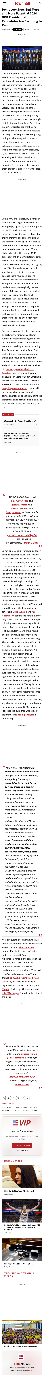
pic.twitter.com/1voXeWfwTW (22, 535)
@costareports (19, 504)
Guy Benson (6, 29)
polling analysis (25, 714)
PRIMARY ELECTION (30, 1110)
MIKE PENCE (34, 1108)
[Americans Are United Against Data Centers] (22, 1332)
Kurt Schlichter (8, 1194)
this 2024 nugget (10, 993)
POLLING (17, 1110)
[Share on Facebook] (13, 1098)
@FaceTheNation (19, 508)
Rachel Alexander (9, 1267)
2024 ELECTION (7, 1108)
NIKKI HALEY (6, 1110)
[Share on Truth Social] (9, 1098)
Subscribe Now (22, 1150)
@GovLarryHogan (20, 500)
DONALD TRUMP (21, 1108)
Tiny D (5, 989)
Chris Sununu (20, 611)
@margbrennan (13, 512)
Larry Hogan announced (14, 388)
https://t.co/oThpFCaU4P (22, 1076)
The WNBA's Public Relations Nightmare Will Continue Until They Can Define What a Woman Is (22, 1227)
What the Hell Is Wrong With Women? (19, 1191)
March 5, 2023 (31, 542)
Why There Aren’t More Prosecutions (18, 1264)
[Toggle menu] (4, 3)
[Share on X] (4, 1098)
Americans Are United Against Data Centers (21, 1346)
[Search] (40, 3)
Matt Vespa (7, 1233)
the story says (26, 947)
